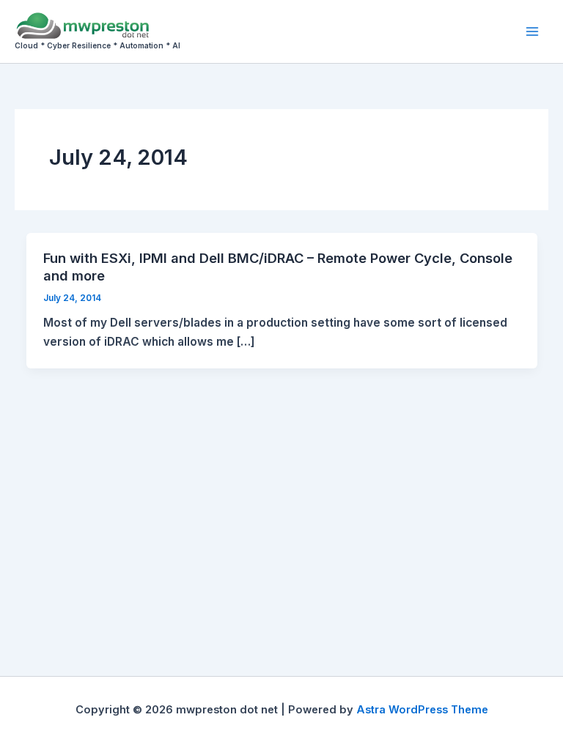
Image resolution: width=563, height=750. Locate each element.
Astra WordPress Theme (422, 709)
